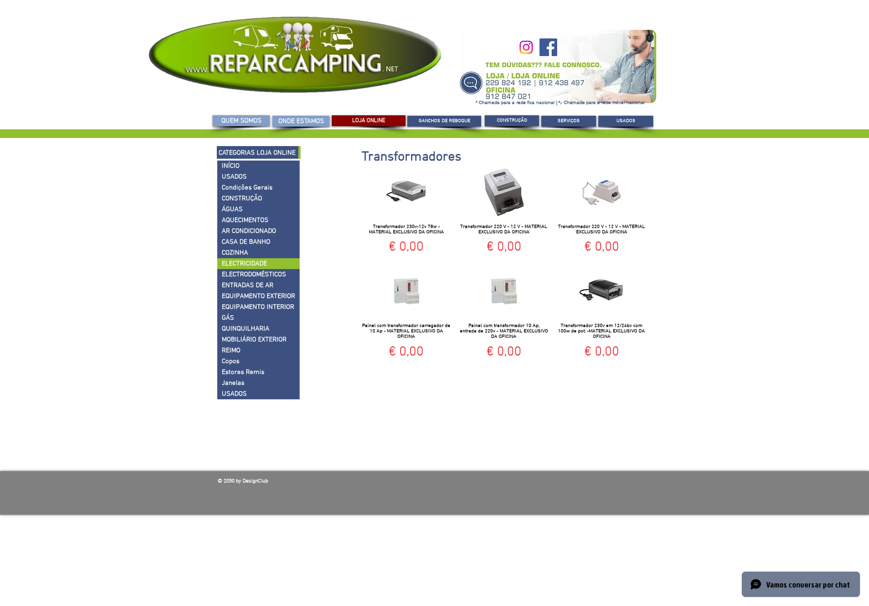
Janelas (233, 383)
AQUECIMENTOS (245, 220)
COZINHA (235, 253)
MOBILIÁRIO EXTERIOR (254, 340)
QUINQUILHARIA (245, 329)
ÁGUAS (232, 209)
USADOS (234, 177)
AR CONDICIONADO (249, 231)
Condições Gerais (247, 188)
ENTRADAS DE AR (247, 285)
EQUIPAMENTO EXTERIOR (258, 296)
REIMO (231, 350)
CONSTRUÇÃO (242, 198)
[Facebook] (548, 47)
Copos (230, 361)
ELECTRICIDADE (244, 264)
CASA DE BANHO (246, 242)
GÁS (228, 318)
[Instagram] (526, 47)
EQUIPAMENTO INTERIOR (258, 307)
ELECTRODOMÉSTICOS (254, 274)
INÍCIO (230, 166)
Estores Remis (243, 372)
